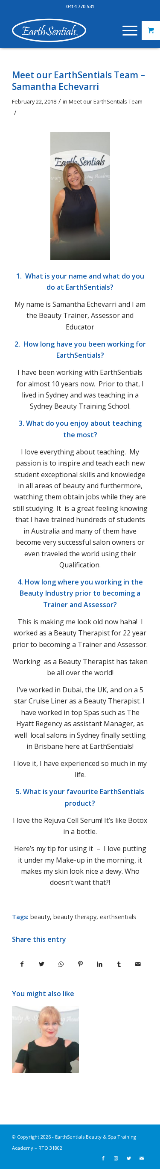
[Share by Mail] (138, 964)
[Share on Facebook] (22, 964)
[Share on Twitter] (41, 964)
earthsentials (118, 917)
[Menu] (125, 30)
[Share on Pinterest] (80, 964)
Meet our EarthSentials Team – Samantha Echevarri (78, 80)
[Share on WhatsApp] (61, 964)
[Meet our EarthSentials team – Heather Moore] (45, 1039)
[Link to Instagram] (116, 1158)
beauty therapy (74, 917)
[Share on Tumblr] (118, 964)
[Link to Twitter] (128, 1158)
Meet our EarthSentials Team (106, 101)
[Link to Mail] (141, 1158)
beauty (40, 917)
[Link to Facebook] (103, 1158)
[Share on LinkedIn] (99, 964)
